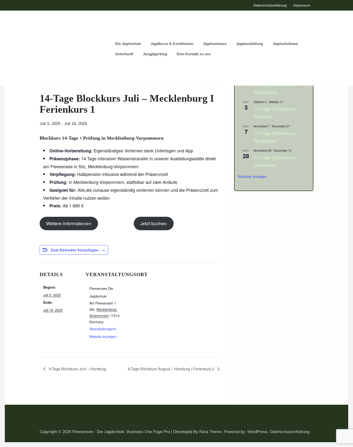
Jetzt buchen (153, 223)
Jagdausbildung (249, 44)
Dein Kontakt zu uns (194, 54)
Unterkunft (124, 54)
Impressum (301, 5)
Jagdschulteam (285, 44)
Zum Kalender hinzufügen (75, 250)
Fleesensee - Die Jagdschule (98, 431)
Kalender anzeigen (252, 176)
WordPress (257, 431)
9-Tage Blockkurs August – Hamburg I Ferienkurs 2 (171, 369)
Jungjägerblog (155, 54)
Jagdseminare (214, 44)
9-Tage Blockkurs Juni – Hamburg (77, 369)
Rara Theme (210, 431)
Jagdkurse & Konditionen (172, 44)
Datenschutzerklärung (270, 5)
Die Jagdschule (128, 44)
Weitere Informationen (68, 223)
